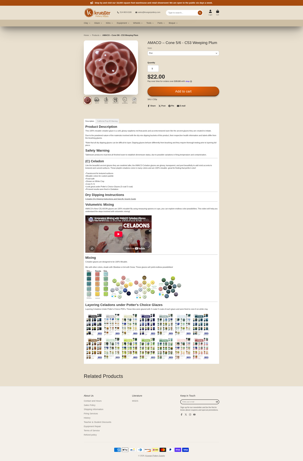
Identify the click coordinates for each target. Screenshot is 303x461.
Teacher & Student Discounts (97, 422)
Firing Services (91, 413)
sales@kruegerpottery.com (149, 12)
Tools (148, 23)
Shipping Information (93, 409)
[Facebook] (181, 414)
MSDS (135, 401)
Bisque (172, 23)
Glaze (97, 23)
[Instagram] (190, 414)
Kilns (108, 23)
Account (210, 13)
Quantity (151, 63)
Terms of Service (92, 430)
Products (95, 35)
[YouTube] (194, 414)
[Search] (200, 12)
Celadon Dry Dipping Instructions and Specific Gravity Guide (110, 199)
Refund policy (90, 435)
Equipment (122, 23)
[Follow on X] (186, 414)
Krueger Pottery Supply (155, 456)
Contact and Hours (93, 401)
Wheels (136, 23)
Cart (217, 13)
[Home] (98, 13)
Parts (160, 23)
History (87, 418)
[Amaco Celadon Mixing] (97, 298)
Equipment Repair (92, 426)
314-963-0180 (126, 12)
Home (86, 35)
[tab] (90, 121)
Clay (86, 23)
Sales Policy (89, 405)
